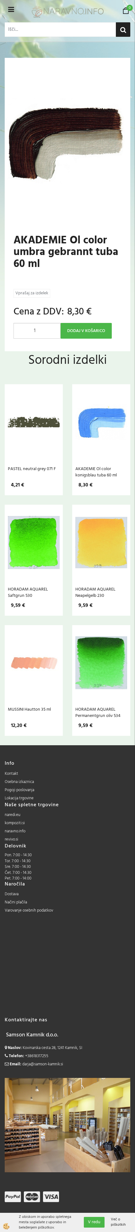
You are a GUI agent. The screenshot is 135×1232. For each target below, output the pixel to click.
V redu (94, 1222)
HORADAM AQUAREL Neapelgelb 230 (95, 592)
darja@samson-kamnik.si (42, 1064)
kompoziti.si (15, 823)
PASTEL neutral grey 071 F (32, 468)
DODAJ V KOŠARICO (86, 331)
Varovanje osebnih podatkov (29, 910)
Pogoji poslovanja (19, 790)
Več (34, 423)
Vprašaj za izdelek (31, 293)
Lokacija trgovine (19, 798)
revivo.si (11, 839)
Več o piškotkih (118, 1222)
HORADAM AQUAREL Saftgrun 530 (28, 592)
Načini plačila (16, 902)
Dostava (12, 894)
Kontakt (11, 773)
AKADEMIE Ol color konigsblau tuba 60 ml (96, 472)
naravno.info (15, 831)
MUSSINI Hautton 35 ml (29, 709)
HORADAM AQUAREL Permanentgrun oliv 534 (98, 712)
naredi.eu (12, 815)
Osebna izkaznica (19, 782)
